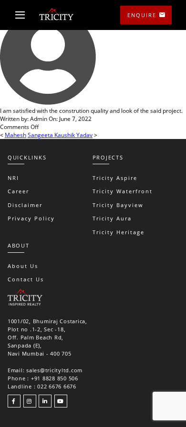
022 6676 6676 (56, 386)
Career (18, 191)
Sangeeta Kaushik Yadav (60, 135)
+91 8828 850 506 (54, 378)
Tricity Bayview (118, 205)
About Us (23, 265)
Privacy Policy (31, 218)
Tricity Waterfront (123, 191)
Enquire (141, 15)
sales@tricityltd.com (54, 370)
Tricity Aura (112, 218)
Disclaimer (25, 205)
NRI (13, 177)
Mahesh (15, 135)
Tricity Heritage (119, 232)
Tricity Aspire (115, 177)
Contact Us (26, 279)
